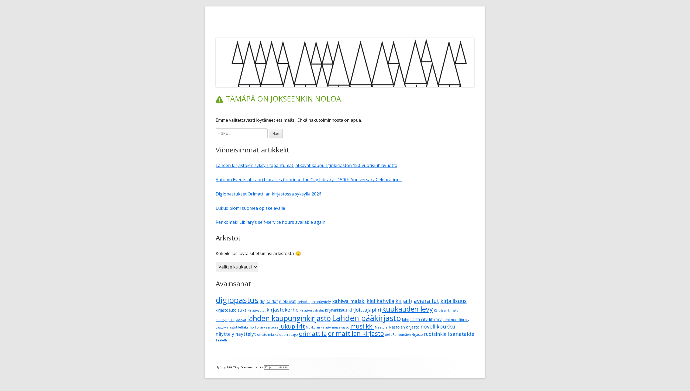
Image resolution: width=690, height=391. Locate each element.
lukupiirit (292, 326)
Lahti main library (456, 319)
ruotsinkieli (436, 334)
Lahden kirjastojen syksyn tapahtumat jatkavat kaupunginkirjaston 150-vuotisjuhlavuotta (306, 165)
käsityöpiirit (225, 319)
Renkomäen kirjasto (408, 334)
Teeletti (221, 340)
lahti (405, 319)
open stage (288, 334)
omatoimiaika (267, 334)
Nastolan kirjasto (404, 327)
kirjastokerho (283, 309)
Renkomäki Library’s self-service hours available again (270, 222)
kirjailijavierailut (417, 301)
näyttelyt (245, 334)
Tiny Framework (245, 367)
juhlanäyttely (320, 301)
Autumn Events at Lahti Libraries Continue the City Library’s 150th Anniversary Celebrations (309, 180)
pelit (388, 334)
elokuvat (287, 301)
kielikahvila (380, 301)
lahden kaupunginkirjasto (289, 318)
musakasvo (340, 327)
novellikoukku (437, 326)
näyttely (225, 334)
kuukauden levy (407, 309)
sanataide (462, 333)
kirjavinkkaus (336, 310)
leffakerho (246, 327)
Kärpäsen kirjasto (446, 310)
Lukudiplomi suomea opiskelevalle (250, 208)
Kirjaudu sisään (276, 367)
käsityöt (241, 320)
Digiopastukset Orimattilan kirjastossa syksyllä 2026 (268, 194)
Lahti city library (426, 319)
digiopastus (237, 300)
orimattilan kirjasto (356, 333)
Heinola (303, 301)
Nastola (381, 327)
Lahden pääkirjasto (366, 318)
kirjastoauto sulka (231, 310)
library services (266, 327)
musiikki (362, 326)
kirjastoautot (256, 310)
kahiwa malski (348, 301)
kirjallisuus (453, 301)
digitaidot (269, 301)
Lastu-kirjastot (226, 327)
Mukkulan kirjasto (318, 327)
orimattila (313, 333)
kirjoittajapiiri (364, 309)
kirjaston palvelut (312, 310)
